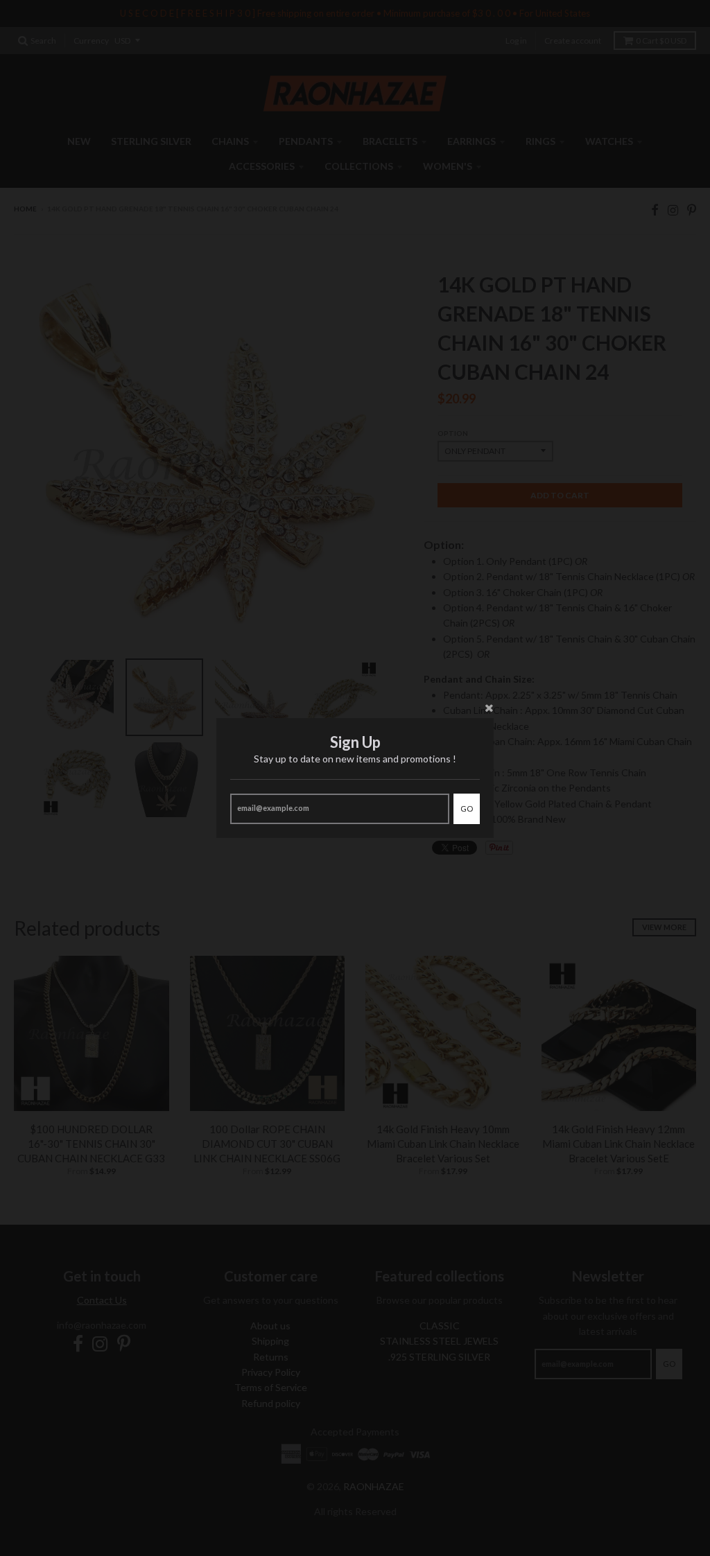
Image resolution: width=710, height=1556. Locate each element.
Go (466, 808)
